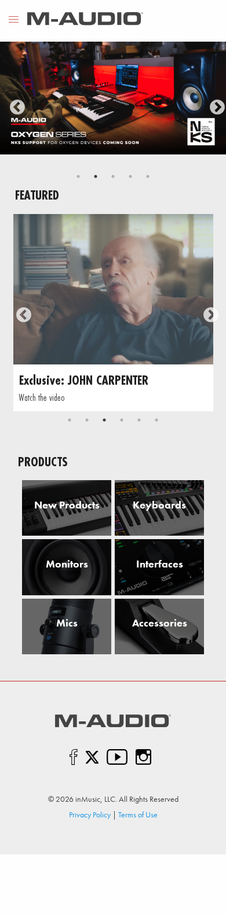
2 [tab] (95, 176)
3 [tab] (113, 176)
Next (214, 104)
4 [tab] (130, 176)
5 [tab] (148, 176)
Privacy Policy (90, 814)
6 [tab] (156, 420)
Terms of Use (138, 814)
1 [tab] (78, 176)
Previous (14, 104)
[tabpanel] (113, 98)
